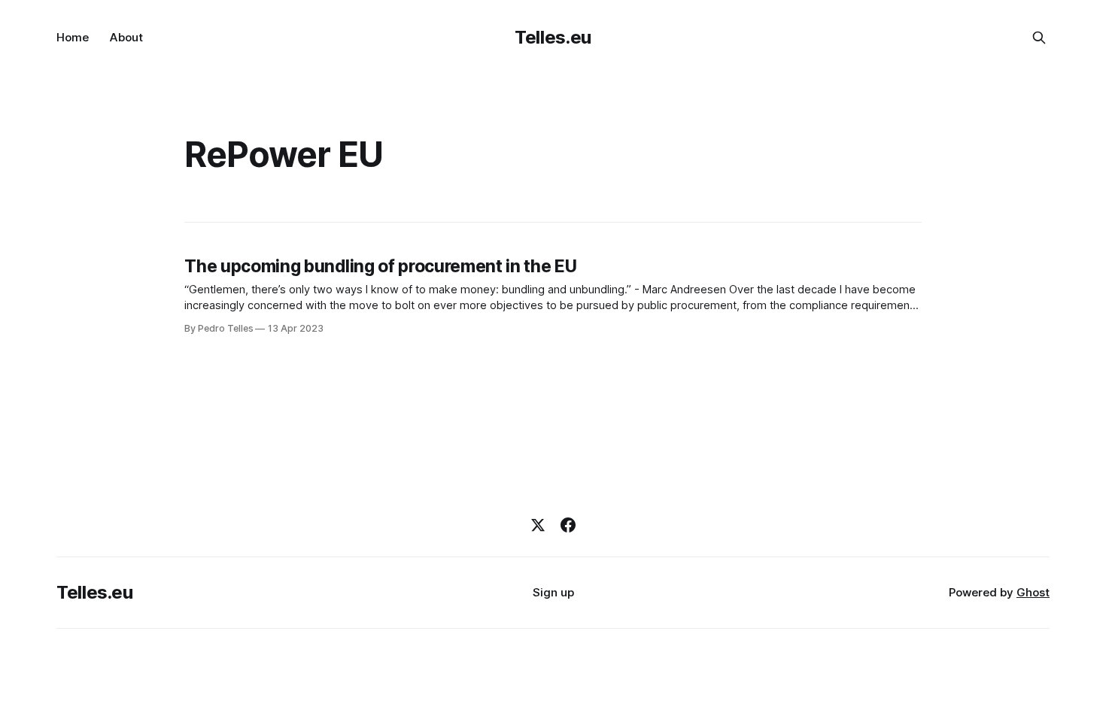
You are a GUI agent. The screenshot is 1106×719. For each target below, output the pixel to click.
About (126, 37)
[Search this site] (1039, 38)
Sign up (553, 592)
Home (72, 37)
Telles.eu (553, 37)
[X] (537, 524)
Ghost (1033, 592)
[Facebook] (568, 524)
